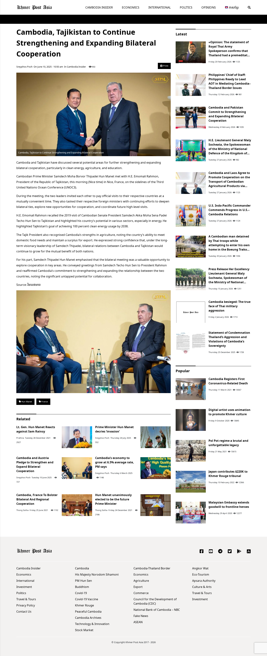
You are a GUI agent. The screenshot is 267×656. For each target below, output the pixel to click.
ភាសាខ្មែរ (233, 7)
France (44, 401)
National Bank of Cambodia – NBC (157, 610)
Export (138, 587)
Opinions (208, 7)
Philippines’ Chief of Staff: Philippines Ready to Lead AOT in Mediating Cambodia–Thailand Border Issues (230, 81)
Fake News (141, 616)
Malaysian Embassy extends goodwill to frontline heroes (229, 504)
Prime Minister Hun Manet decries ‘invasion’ (114, 429)
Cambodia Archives (88, 618)
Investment (24, 587)
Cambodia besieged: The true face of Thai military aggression (229, 306)
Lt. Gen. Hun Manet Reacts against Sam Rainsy (35, 429)
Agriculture (141, 581)
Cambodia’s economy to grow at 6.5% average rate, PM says (114, 462)
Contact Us (23, 612)
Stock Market (84, 630)
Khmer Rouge (84, 605)
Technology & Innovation (92, 624)
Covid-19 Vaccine (86, 599)
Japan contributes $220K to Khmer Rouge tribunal (228, 474)
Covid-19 (81, 593)
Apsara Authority (203, 581)
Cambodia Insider (99, 7)
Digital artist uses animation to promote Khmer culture (229, 412)
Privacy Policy (25, 605)
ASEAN (138, 622)
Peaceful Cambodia (88, 612)
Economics (130, 7)
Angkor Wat (200, 568)
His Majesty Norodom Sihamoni (97, 574)
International (159, 7)
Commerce (141, 593)
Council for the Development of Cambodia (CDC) (155, 601)
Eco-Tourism (200, 574)
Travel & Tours (26, 599)
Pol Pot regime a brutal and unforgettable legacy (228, 443)
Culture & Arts (202, 587)
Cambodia (82, 568)
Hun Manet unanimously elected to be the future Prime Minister (113, 499)
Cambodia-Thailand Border (152, 568)
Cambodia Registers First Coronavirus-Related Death (228, 381)
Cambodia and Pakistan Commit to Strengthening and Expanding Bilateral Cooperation (227, 114)
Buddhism (82, 587)
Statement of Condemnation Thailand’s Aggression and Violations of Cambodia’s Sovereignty (229, 339)
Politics (186, 7)
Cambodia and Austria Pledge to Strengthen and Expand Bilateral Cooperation (34, 464)
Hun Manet (26, 401)
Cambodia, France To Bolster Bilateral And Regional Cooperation (37, 499)
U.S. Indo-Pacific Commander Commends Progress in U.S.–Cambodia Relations (230, 210)
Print (165, 65)
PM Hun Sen (83, 581)
